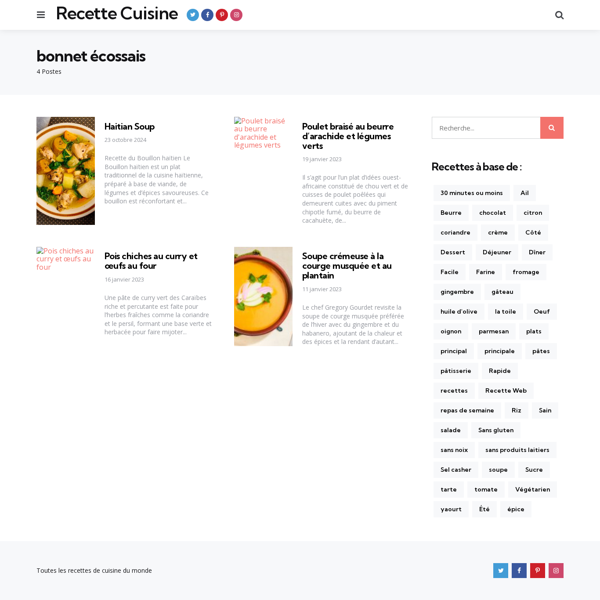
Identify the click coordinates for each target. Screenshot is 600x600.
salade (451, 430)
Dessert (453, 252)
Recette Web (506, 390)
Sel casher (456, 469)
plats (534, 331)
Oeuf (542, 311)
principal (454, 351)
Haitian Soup (130, 126)
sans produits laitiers (517, 450)
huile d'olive (459, 311)
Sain (545, 410)
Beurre (451, 213)
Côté (533, 232)
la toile (505, 311)
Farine (485, 272)
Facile (450, 272)
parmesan (494, 331)
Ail (524, 193)
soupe (498, 469)
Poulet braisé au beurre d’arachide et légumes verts (348, 136)
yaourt (451, 509)
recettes (454, 390)
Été (484, 509)
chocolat (492, 213)
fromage (526, 272)
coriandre (455, 232)
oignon (451, 331)
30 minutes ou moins (472, 193)
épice (515, 509)
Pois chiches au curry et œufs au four (151, 260)
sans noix (454, 450)
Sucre (534, 469)
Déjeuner (497, 252)
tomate (486, 489)
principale (499, 351)
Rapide (500, 371)
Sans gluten (495, 430)
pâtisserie (456, 371)
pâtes (541, 351)
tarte (449, 489)
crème (498, 232)
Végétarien (532, 489)
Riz (516, 410)
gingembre (457, 292)
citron (533, 213)
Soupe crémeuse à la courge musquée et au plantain (347, 265)
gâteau (502, 292)
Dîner (537, 252)
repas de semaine (467, 410)
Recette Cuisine (117, 13)
